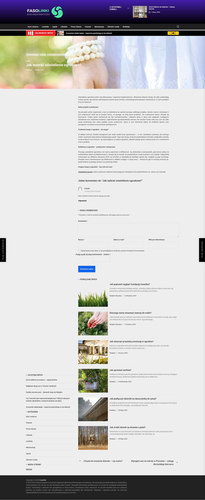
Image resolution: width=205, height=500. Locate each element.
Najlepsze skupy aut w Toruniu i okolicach (41, 386)
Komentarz (83, 221)
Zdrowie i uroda (113, 27)
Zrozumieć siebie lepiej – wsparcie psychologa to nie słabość (48, 407)
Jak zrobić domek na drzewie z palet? (128, 427)
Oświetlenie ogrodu (85, 172)
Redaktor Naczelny (115, 296)
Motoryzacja (99, 27)
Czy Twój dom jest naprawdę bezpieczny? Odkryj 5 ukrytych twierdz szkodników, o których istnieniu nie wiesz (48, 399)
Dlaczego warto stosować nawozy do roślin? (130, 313)
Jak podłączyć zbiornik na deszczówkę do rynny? (133, 398)
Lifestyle (64, 27)
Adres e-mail (119, 240)
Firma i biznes (76, 27)
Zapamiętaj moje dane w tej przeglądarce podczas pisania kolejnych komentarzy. (113, 251)
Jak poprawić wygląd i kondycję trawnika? (130, 284)
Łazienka (45, 27)
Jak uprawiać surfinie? (120, 370)
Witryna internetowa (157, 240)
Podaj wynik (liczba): (84, 254)
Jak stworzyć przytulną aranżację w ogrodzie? (132, 341)
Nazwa (81, 240)
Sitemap (29, 469)
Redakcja (126, 27)
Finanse (88, 27)
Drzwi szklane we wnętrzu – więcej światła (41, 380)
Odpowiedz (82, 201)
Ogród (54, 27)
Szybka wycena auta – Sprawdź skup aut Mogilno (44, 392)
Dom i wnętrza (33, 27)
